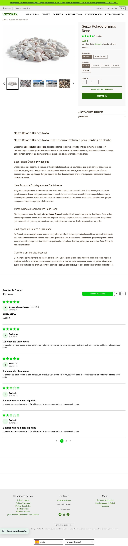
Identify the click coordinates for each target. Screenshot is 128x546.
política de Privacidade (59, 529)
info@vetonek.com (64, 500)
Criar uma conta (111, 8)
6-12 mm (86, 66)
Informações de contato (111, 529)
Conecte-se (100, 8)
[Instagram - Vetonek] (64, 514)
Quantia (85, 78)
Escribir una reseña (97, 294)
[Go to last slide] (4, 83)
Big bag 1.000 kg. (100, 57)
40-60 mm (116, 66)
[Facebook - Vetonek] (60, 514)
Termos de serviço (74, 529)
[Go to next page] (71, 441)
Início (4, 20)
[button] (12, 84)
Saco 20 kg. (87, 57)
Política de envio (87, 529)
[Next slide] (73, 83)
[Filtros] (117, 294)
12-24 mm (96, 66)
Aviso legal (98, 529)
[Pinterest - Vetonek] (68, 514)
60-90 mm (86, 71)
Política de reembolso (43, 529)
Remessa (98, 44)
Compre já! (102, 96)
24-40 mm (106, 66)
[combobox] (48, 541)
